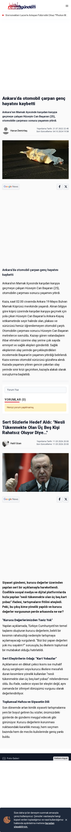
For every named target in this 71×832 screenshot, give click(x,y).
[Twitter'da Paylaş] (66, 187)
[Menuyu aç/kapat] (67, 6)
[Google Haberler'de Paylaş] (10, 187)
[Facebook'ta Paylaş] (59, 187)
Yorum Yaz (13, 389)
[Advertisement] (35, 54)
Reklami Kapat (61, 758)
